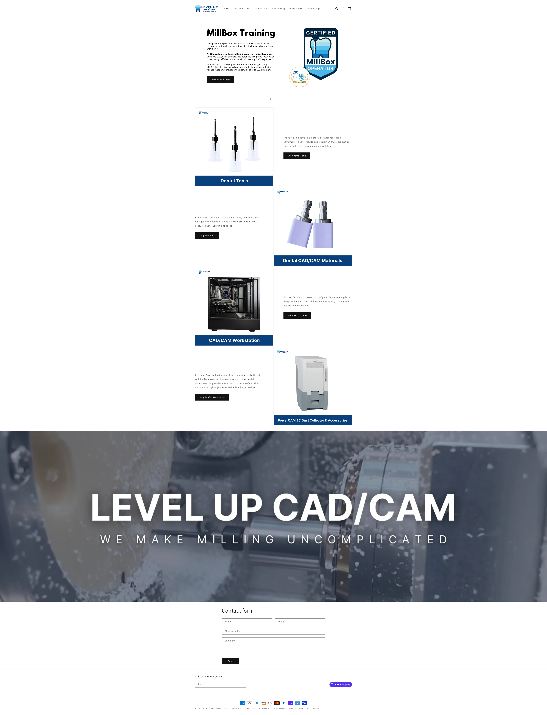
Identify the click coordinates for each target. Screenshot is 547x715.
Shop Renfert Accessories (212, 397)
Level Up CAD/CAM (207, 708)
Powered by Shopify (222, 708)
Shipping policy (279, 708)
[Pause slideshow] (283, 99)
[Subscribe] (243, 684)
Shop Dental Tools (297, 155)
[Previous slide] (264, 99)
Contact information (295, 708)
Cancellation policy (313, 708)
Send (230, 661)
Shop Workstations (297, 315)
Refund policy (237, 708)
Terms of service (264, 708)
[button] (242, 9)
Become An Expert (221, 79)
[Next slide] (276, 99)
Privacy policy (250, 708)
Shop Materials (207, 235)
